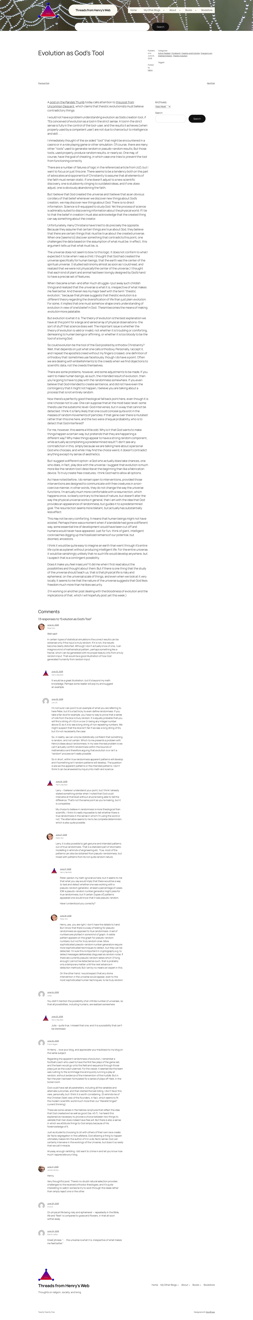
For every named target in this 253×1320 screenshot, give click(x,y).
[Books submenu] (195, 10)
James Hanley (53, 1170)
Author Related (164, 53)
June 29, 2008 (53, 1231)
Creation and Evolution (190, 53)
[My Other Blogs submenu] (164, 10)
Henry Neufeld (57, 675)
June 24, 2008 (53, 625)
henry (150, 70)
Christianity (176, 53)
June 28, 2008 (65, 915)
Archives (160, 102)
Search (160, 26)
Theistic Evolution (180, 55)
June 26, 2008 (57, 699)
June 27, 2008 (61, 834)
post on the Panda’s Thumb (67, 102)
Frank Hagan (52, 1044)
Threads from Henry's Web (93, 10)
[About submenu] (180, 10)
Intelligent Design (165, 55)
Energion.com (206, 53)
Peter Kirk (51, 628)
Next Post (211, 83)
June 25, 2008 (57, 671)
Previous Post (43, 83)
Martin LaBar (52, 1234)
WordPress (210, 1312)
